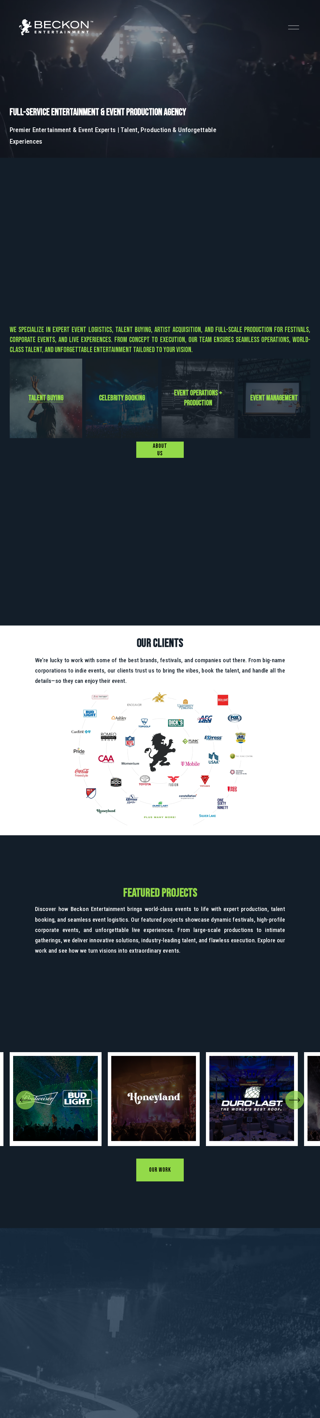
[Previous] (25, 1100)
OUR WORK (160, 1170)
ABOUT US (160, 449)
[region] (160, 1099)
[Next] (294, 1100)
